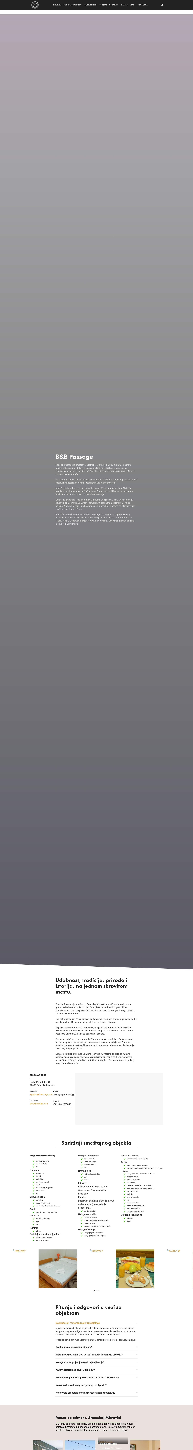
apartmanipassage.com (41, 1094)
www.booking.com (39, 1103)
